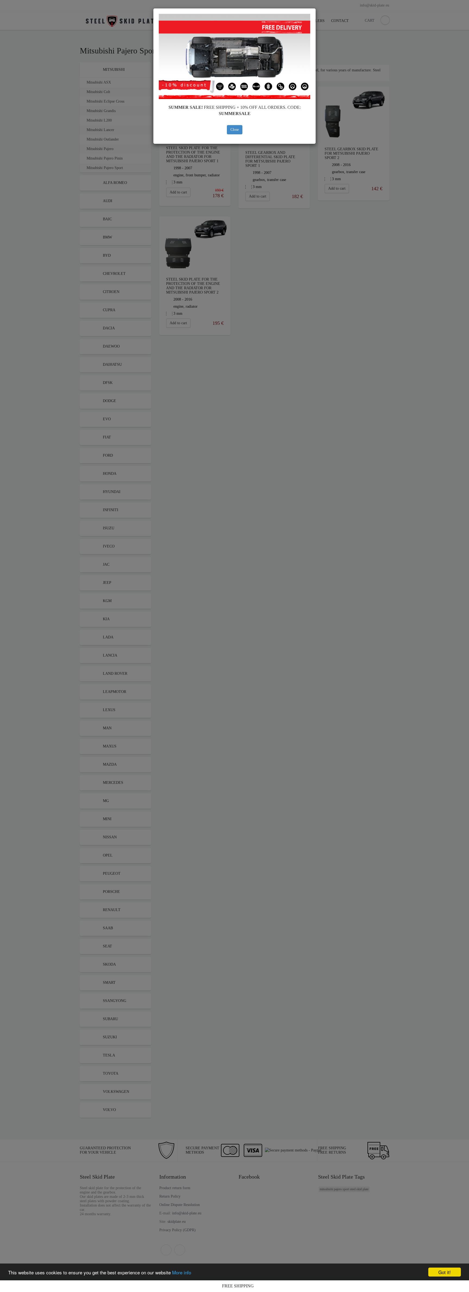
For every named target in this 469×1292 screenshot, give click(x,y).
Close (234, 130)
